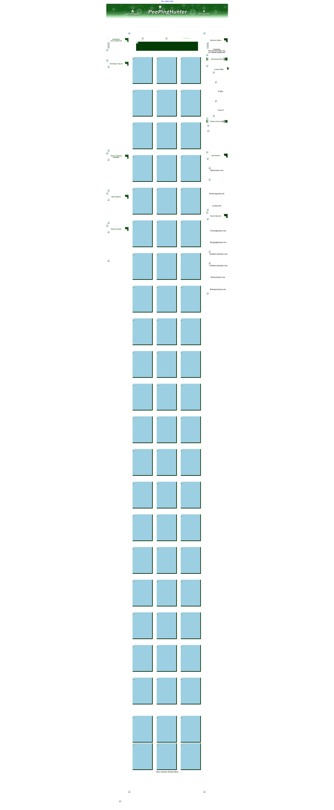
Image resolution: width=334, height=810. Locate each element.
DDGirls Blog (116, 108)
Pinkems (116, 105)
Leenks (116, 99)
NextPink (116, 131)
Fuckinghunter (116, 73)
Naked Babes (116, 79)
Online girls (148, 34)
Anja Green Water (118, 170)
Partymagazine (116, 102)
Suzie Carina (118, 179)
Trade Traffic (118, 55)
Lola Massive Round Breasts (118, 173)
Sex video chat (167, 1)
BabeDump (116, 94)
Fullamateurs (212, 133)
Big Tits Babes (117, 134)
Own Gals (118, 57)
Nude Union (116, 122)
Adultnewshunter (116, 91)
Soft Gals (135, 34)
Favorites (186, 38)
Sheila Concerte (118, 186)
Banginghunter (116, 85)
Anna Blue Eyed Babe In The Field (118, 182)
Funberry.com (217, 181)
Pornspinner (116, 117)
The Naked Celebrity (118, 250)
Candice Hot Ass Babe (118, 177)
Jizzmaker (116, 96)
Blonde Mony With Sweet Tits (118, 163)
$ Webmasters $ (118, 52)
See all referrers (118, 145)
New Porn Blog (116, 140)
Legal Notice (209, 801)
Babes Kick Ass (116, 71)
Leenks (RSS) (218, 69)
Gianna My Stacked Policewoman (118, 166)
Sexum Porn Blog (117, 137)
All (136, 38)
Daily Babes (116, 88)
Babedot (116, 119)
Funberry (116, 114)
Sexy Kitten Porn (116, 76)
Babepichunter (118, 253)
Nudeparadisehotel (116, 111)
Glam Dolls (118, 236)
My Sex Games (116, 128)
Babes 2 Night (116, 82)
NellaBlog (116, 125)
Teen (158, 38)
